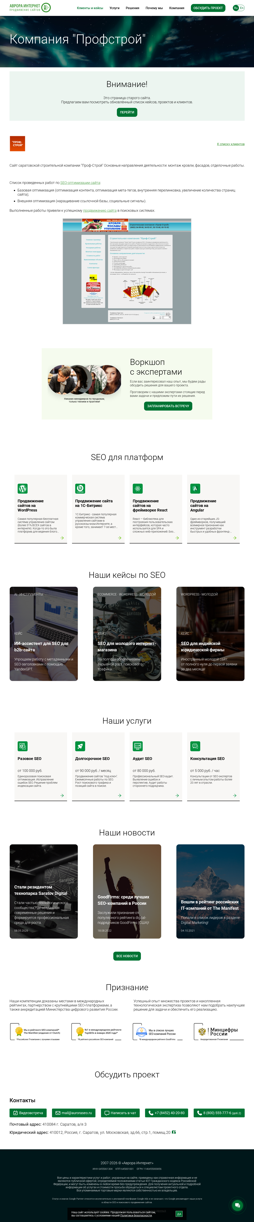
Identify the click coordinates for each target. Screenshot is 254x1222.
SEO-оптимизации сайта (80, 183)
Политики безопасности (136, 1215)
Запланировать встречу (168, 406)
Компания (176, 8)
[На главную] (30, 8)
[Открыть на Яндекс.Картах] (173, 1132)
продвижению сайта (100, 210)
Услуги (114, 8)
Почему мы (154, 8)
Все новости (127, 956)
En (241, 8)
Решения (132, 8)
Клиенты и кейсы (90, 8)
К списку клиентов (231, 144)
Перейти (127, 112)
